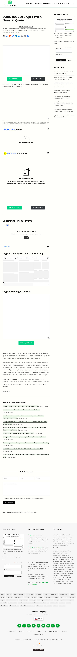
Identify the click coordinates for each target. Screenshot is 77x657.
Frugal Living (48, 597)
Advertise (21, 631)
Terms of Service (54, 631)
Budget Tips (30, 594)
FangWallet (31, 535)
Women (62, 605)
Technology (48, 605)
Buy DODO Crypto (14, 79)
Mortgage (40, 600)
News (56, 600)
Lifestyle (9, 600)
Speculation (24, 605)
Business (38, 594)
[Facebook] (13, 36)
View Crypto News (26, 343)
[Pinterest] (34, 625)
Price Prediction (38, 79)
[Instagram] (29, 625)
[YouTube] (43, 625)
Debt (2, 597)
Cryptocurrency (64, 594)
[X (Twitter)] (24, 625)
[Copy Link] (25, 36)
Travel (55, 605)
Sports (32, 605)
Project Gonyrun (38, 634)
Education (9, 597)
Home (4, 512)
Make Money (23, 600)
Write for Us (6, 391)
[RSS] (38, 625)
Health (56, 597)
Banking (9, 594)
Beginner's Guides (19, 594)
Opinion (63, 600)
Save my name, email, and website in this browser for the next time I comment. (25, 498)
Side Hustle (4, 605)
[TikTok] (53, 625)
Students (39, 605)
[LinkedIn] (48, 625)
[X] (4, 36)
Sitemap (64, 631)
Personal (3, 603)
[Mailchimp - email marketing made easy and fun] (70, 61)
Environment (18, 597)
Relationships (44, 603)
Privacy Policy (41, 631)
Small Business (14, 605)
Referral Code (34, 603)
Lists (16, 600)
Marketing (32, 600)
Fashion (27, 597)
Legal (2, 600)
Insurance (63, 597)
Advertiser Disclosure (26, 26)
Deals (72, 594)
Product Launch (23, 603)
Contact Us (30, 631)
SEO (68, 603)
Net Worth (49, 600)
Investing (72, 597)
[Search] (73, 3)
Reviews (62, 603)
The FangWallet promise (35, 547)
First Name (58, 48)
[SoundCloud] (58, 625)
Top (39, 654)
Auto (2, 594)
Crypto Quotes (10, 512)
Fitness (34, 597)
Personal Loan (12, 603)
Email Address (59, 54)
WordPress (59, 639)
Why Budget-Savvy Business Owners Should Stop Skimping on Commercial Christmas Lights (63, 103)
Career (45, 594)
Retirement (54, 603)
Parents (70, 600)
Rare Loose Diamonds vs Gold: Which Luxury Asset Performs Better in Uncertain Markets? (63, 84)
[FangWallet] (10, 3)
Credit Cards (54, 594)
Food (40, 597)
